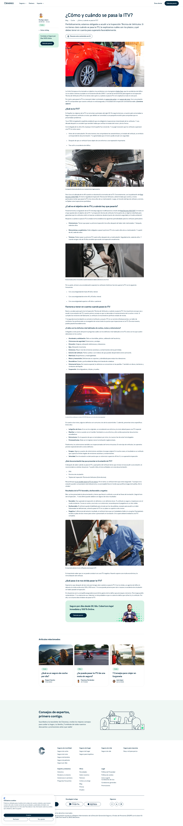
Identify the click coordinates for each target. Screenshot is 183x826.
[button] (22, 3)
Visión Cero (119, 91)
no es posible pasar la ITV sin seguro (86, 482)
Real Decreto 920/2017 (127, 211)
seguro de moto (125, 99)
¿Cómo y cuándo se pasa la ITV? (88, 20)
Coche (73, 20)
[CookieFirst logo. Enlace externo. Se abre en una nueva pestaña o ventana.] (4, 798)
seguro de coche (110, 99)
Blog (66, 20)
